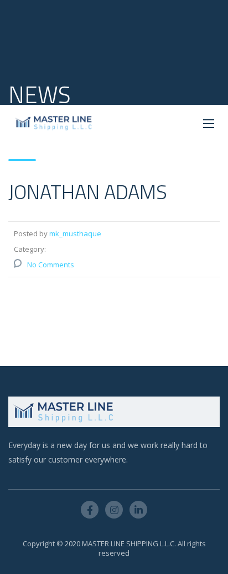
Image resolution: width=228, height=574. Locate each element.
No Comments (50, 265)
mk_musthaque (75, 233)
